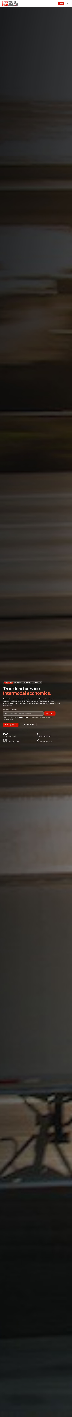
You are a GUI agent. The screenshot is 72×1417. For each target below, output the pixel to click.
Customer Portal (28, 725)
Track (51, 713)
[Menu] (67, 3)
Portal (61, 4)
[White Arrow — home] (10, 3)
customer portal (22, 717)
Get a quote (9, 725)
